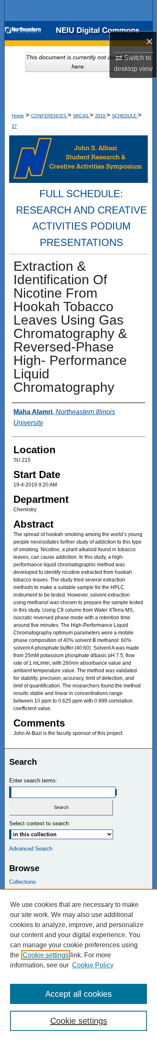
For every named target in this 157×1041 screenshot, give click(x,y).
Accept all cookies (78, 994)
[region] (78, 965)
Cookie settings (46, 955)
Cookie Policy (92, 965)
